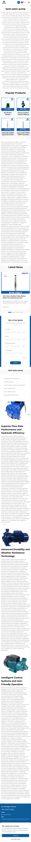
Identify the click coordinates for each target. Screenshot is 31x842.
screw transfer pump (9, 388)
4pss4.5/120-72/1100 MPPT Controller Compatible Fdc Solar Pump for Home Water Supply (23, 134)
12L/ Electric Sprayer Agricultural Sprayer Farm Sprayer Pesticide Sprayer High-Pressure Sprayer (8, 114)
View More (6, 307)
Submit (15, 363)
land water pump (8, 382)
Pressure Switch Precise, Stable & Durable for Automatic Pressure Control (23, 114)
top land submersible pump (11, 378)
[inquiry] (29, 414)
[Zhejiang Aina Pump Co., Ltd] (4, 2)
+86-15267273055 (7, 809)
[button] (9, 312)
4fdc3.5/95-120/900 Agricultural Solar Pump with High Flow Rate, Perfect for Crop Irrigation (8, 134)
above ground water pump (11, 395)
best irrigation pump (9, 391)
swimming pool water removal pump (14, 385)
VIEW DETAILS (8, 104)
